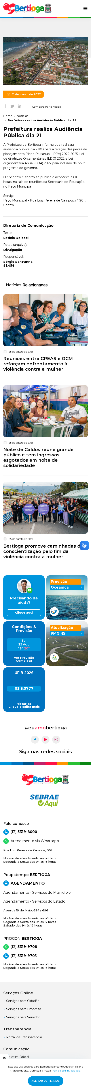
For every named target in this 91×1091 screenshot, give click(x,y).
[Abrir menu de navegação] (85, 8)
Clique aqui (24, 612)
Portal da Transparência (24, 1037)
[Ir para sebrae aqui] (45, 801)
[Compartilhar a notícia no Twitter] (12, 106)
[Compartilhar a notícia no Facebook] (5, 106)
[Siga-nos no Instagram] (56, 740)
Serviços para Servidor (23, 1017)
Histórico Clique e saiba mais (24, 705)
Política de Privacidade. (66, 1070)
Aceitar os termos (46, 1080)
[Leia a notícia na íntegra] (45, 334)
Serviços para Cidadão (23, 1001)
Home (7, 116)
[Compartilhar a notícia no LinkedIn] (19, 106)
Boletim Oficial (17, 1057)
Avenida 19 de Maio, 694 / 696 (29, 918)
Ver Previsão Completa (24, 659)
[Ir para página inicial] (27, 8)
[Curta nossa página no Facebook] (35, 740)
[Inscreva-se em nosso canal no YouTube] (45, 740)
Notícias (22, 116)
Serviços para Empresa (23, 1009)
